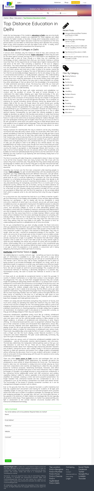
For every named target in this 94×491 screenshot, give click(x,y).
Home (6, 18)
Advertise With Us (71, 474)
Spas (66, 100)
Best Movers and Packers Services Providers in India (76, 57)
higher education (37, 55)
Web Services (69, 109)
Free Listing (75, 2)
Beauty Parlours (70, 76)
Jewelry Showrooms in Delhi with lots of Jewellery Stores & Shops (76, 47)
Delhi (11, 172)
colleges (16, 172)
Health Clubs (69, 85)
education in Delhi (38, 35)
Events (67, 79)
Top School (9, 49)
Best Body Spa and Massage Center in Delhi (75, 40)
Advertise (57, 2)
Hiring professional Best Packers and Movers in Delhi (76, 34)
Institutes (7, 252)
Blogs (66, 2)
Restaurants (69, 97)
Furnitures (68, 82)
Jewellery (68, 91)
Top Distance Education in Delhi (75, 52)
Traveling (68, 103)
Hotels (67, 88)
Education (18, 18)
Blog (11, 18)
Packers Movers (70, 94)
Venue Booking (70, 106)
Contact (68, 472)
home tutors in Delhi (23, 358)
